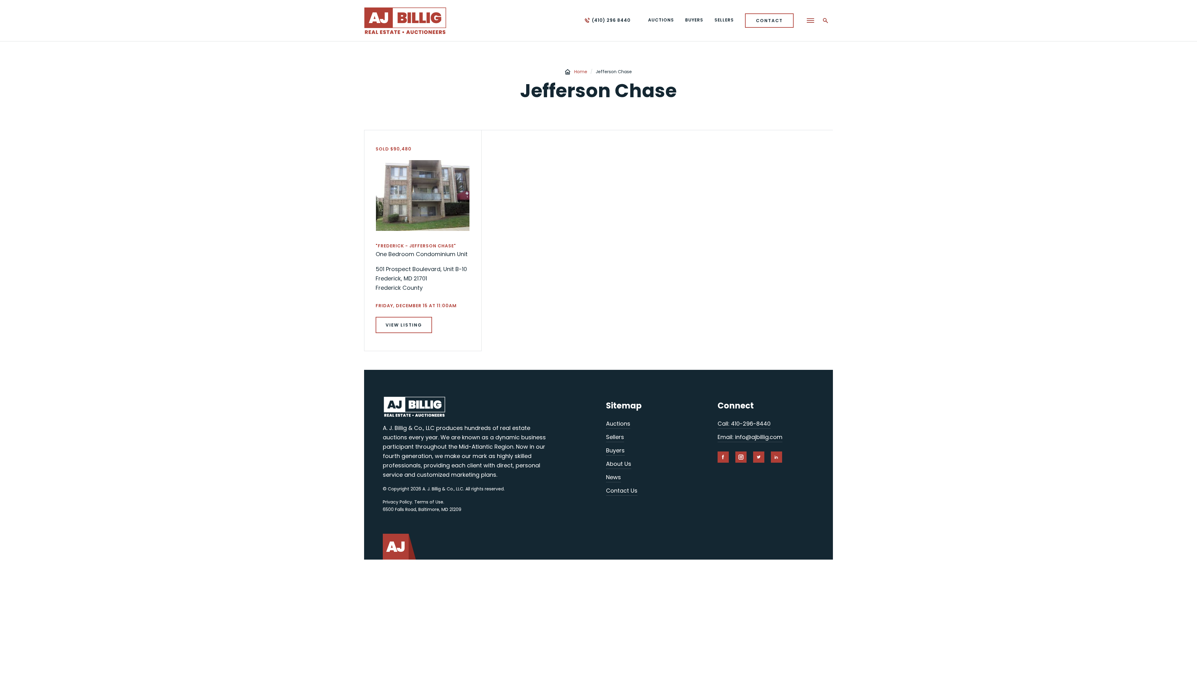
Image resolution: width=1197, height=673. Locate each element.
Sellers (615, 437)
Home (580, 72)
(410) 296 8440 (611, 20)
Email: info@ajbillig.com (750, 437)
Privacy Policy (397, 502)
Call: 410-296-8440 (744, 423)
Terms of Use (428, 502)
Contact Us (621, 490)
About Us (618, 464)
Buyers (615, 450)
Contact (769, 20)
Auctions (618, 423)
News (613, 477)
